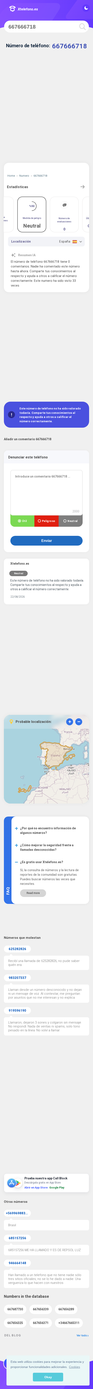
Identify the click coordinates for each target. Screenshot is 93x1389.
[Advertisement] (46, 109)
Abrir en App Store (36, 1187)
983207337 (17, 978)
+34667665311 (68, 1323)
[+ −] (46, 767)
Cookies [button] (74, 1367)
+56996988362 (17, 1213)
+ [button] (69, 721)
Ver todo (82, 1335)
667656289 (66, 1309)
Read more (33, 893)
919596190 (17, 1010)
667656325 (15, 1323)
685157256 (17, 1238)
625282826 (17, 949)
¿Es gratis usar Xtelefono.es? (41, 862)
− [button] (78, 721)
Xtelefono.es (28, 9)
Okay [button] (48, 1377)
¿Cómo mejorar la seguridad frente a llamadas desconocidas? (47, 847)
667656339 (40, 1309)
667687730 (15, 1309)
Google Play (56, 1187)
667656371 (40, 1323)
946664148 (17, 1263)
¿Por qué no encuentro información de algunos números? (48, 831)
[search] (82, 26)
